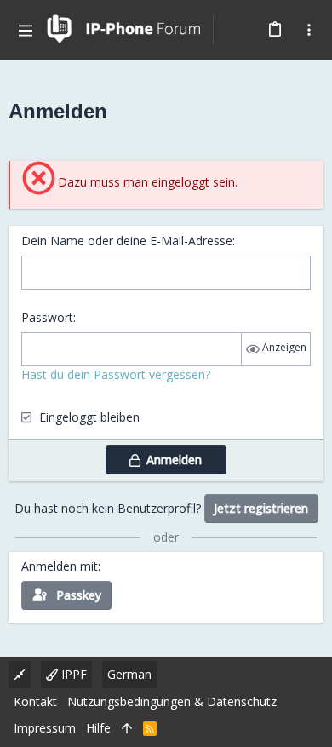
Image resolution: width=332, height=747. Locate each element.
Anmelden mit (59, 566)
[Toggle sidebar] (309, 30)
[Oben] (127, 728)
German (129, 674)
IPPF (72, 674)
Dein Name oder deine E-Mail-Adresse (126, 241)
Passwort (47, 317)
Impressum (45, 728)
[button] (26, 29)
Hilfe (98, 728)
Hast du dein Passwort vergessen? (115, 374)
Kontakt (35, 701)
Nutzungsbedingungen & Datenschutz (172, 701)
